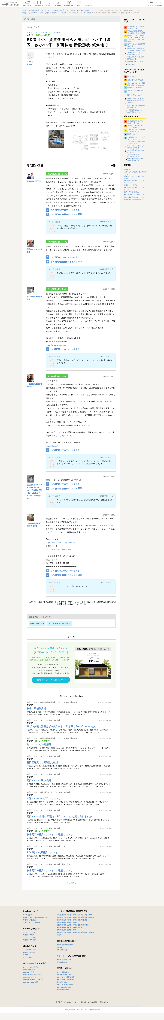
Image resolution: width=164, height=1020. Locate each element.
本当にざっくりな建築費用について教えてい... (136, 130)
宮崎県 (85, 932)
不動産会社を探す (62, 950)
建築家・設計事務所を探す (65, 945)
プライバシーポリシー (71, 1002)
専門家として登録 (28, 935)
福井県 (75, 920)
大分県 (80, 932)
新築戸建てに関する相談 (64, 974)
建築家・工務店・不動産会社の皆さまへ (35, 917)
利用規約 (59, 1002)
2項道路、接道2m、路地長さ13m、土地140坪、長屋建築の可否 (136, 36)
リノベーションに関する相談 (65, 977)
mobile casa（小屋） (29, 969)
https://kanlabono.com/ (61, 549)
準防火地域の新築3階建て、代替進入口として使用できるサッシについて (136, 32)
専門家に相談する (64, 968)
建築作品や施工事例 (29, 952)
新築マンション (33, 33)
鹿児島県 (91, 932)
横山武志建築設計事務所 (34, 298)
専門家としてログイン (29, 940)
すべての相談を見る (63, 972)
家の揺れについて (133, 102)
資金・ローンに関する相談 (65, 984)
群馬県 (69, 917)
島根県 (64, 927)
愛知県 (69, 922)
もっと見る (71, 882)
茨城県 (59, 917)
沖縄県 (59, 935)
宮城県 (75, 915)
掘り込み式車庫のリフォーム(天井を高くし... (136, 122)
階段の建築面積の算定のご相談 (134, 197)
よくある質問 (92, 1002)
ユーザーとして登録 (29, 932)
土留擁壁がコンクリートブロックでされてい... (136, 138)
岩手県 (69, 915)
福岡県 (59, 932)
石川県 (69, 920)
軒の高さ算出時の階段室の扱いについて (136, 106)
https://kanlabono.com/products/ (60, 542)
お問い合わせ (103, 1002)
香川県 (64, 930)
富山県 (64, 920)
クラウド (30, 61)
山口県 (80, 927)
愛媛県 (69, 930)
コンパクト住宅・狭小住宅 (50, 33)
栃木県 (64, 917)
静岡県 (64, 922)
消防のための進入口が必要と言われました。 (136, 27)
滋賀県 (59, 925)
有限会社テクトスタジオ (34, 250)
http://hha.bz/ (52, 446)
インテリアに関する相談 (64, 987)
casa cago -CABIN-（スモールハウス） (35, 979)
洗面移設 (127, 169)
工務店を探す (61, 947)
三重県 (75, 922)
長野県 (85, 920)
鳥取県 (59, 927)
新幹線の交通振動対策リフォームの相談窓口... (136, 126)
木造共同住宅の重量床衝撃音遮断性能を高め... (136, 142)
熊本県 (75, 932)
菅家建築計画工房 (34, 181)
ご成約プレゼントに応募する (31, 922)
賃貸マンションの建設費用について (136, 45)
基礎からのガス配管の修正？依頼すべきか (135, 173)
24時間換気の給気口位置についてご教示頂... (135, 159)
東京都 (29, 64)
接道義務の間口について (135, 61)
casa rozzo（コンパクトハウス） (33, 977)
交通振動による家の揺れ (135, 87)
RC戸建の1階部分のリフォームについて (134, 188)
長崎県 (69, 932)
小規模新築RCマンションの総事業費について (135, 53)
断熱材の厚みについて (134, 95)
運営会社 (83, 1002)
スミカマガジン (27, 957)
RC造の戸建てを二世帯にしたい (134, 194)
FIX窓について (132, 76)
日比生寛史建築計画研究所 (34, 385)
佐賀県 (64, 932)
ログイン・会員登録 (154, 5)
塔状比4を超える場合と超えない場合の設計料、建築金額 (136, 49)
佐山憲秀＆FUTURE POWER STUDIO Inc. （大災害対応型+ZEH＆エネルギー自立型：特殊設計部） (34, 491)
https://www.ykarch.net (56, 345)
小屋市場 (25, 955)
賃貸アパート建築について (133, 185)
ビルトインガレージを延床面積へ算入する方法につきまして (136, 84)
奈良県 (80, 925)
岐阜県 (59, 922)
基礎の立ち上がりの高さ (135, 80)
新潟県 (59, 920)
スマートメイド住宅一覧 (30, 967)
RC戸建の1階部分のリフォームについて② (134, 181)
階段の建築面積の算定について (134, 200)
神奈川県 (91, 917)
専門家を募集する (62, 962)
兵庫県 (75, 925)
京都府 (64, 925)
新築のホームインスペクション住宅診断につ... (135, 177)
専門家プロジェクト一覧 (64, 959)
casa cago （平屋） (29, 972)
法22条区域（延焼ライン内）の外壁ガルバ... (135, 155)
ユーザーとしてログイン (30, 937)
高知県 (75, 930)
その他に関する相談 (63, 989)
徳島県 (59, 930)
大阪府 (69, 925)
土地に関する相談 (62, 982)
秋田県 (80, 915)
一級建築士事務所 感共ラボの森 (34, 524)
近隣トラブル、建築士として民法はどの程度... (136, 146)
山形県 (85, 915)
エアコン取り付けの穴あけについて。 (136, 151)
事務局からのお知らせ (29, 920)
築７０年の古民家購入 (131, 192)
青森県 (64, 915)
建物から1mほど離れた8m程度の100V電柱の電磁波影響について (135, 99)
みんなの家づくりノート (30, 950)
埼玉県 (75, 917)
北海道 (59, 915)
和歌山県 (85, 925)
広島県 (75, 927)
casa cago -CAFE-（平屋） (31, 982)
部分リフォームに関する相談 (65, 979)
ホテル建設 (131, 64)
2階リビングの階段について (135, 91)
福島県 (90, 915)
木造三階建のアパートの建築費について (136, 40)
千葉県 (80, 917)
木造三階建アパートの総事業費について (136, 58)
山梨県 (80, 920)
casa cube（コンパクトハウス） (33, 974)
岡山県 (69, 927)
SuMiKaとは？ (27, 915)
